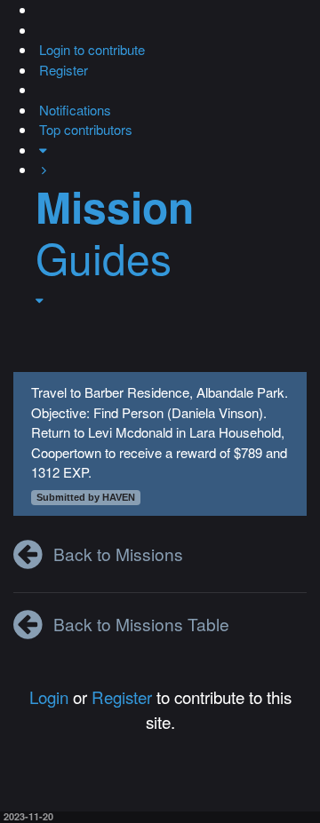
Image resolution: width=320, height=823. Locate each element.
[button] (37, 9)
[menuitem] (90, 49)
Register (122, 696)
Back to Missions (118, 554)
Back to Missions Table (141, 624)
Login (48, 696)
